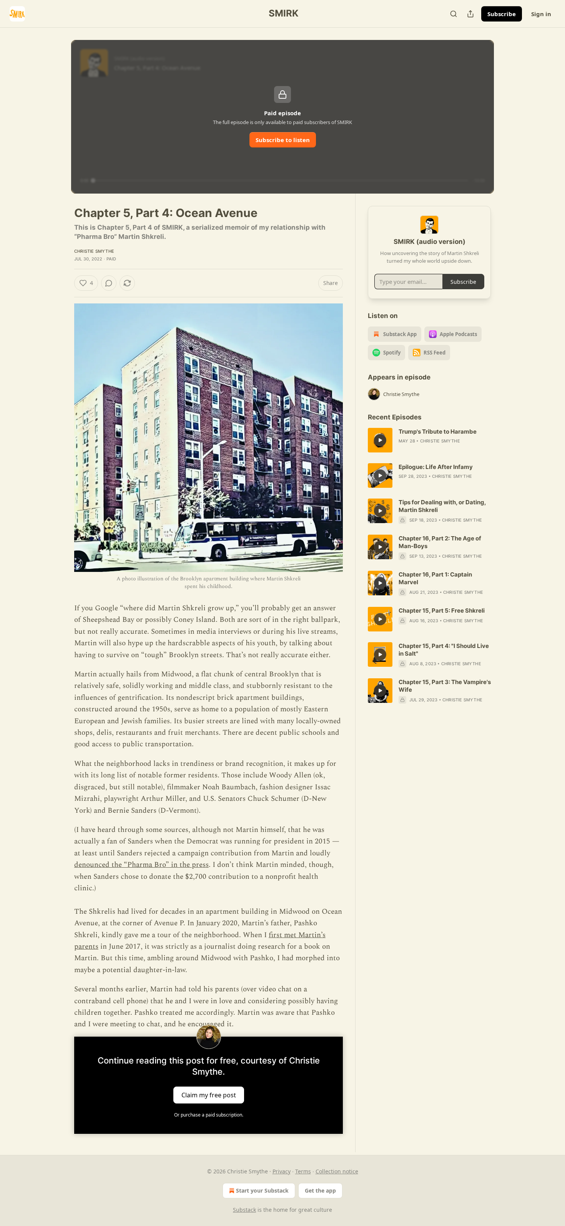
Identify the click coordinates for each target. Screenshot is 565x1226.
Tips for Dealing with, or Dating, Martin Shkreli (442, 506)
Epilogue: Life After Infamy (436, 467)
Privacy (282, 1171)
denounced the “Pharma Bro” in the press (141, 864)
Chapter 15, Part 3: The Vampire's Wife (445, 685)
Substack (244, 1209)
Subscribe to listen (283, 140)
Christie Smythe (94, 251)
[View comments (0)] (108, 283)
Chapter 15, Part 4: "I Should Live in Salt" (444, 649)
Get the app (320, 1190)
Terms (303, 1171)
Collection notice (337, 1171)
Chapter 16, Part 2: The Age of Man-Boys (440, 542)
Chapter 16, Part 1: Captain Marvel (435, 578)
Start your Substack (262, 1190)
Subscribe (501, 14)
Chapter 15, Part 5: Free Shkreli (442, 610)
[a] (380, 440)
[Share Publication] (470, 14)
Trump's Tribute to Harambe (438, 431)
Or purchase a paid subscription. (208, 1115)
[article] (429, 440)
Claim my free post (208, 1094)
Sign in (541, 14)
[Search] (453, 14)
